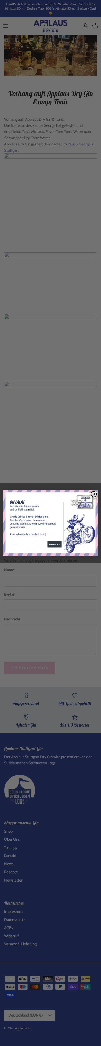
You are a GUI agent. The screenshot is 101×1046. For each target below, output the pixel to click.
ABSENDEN (54, 544)
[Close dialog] (94, 494)
